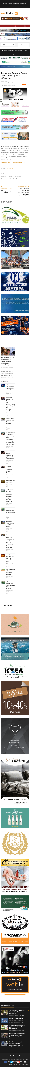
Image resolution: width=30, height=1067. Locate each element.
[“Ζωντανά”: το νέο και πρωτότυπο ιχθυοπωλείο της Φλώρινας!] (3, 452)
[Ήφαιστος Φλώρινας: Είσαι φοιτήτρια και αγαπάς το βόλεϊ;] (15, 325)
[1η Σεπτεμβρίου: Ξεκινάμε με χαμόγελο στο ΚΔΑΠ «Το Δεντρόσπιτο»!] (4, 1027)
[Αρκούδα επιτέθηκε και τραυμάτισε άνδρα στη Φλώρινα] (3, 467)
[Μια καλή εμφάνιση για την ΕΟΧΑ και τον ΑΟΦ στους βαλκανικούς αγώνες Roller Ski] (15, 259)
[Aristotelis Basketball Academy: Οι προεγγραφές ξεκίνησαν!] (15, 237)
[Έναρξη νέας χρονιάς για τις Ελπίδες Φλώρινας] (15, 281)
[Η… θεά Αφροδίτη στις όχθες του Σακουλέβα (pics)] (3, 555)
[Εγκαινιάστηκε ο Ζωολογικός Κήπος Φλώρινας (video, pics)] (3, 419)
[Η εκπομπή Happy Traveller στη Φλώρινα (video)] (3, 522)
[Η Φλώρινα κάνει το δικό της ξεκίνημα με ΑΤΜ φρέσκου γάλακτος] (3, 582)
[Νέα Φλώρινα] (9, 13)
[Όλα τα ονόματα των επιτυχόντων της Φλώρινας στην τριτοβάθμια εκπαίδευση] (8, 351)
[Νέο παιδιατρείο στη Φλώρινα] (3, 481)
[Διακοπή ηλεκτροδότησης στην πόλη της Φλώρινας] (4, 1020)
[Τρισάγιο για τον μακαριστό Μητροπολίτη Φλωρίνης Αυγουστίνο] (4, 1012)
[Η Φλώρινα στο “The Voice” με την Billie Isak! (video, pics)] (3, 385)
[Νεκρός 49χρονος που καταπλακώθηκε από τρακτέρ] (3, 509)
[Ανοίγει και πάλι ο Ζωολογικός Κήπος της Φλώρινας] (3, 570)
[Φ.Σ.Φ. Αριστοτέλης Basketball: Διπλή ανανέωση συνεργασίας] (15, 303)
